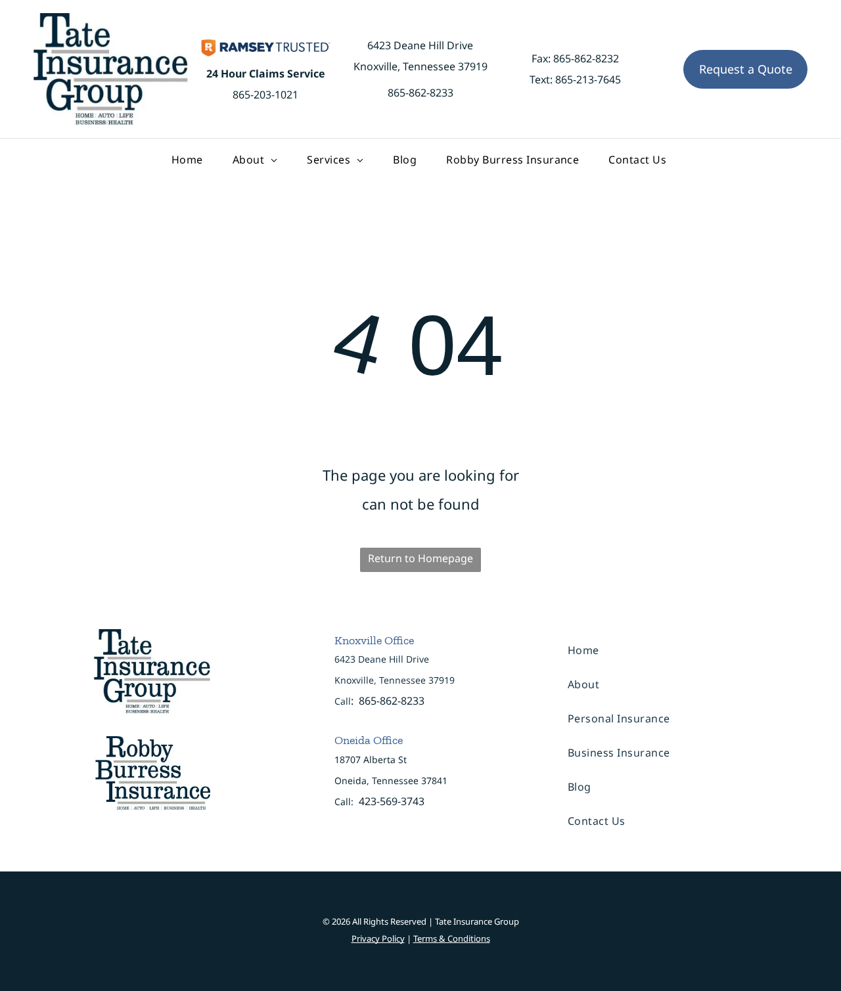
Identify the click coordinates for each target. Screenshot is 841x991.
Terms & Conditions (451, 938)
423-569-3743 (391, 801)
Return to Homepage (420, 558)
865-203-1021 (265, 94)
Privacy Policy (378, 938)
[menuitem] (188, 159)
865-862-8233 (420, 92)
